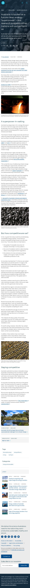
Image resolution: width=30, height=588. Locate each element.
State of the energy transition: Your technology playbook (18, 512)
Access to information (7, 541)
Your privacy (16, 545)
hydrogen (11, 454)
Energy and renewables (8, 464)
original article (5, 404)
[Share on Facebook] (7, 46)
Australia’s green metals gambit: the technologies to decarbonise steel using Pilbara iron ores (18, 496)
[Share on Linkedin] (14, 46)
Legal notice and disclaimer (16, 543)
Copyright (3, 543)
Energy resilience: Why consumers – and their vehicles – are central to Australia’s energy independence (18, 487)
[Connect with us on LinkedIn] (9, 537)
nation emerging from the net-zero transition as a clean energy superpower (14, 70)
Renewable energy (7, 452)
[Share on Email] (17, 46)
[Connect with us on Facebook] (2, 537)
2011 (8, 143)
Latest (4, 471)
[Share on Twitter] (10, 46)
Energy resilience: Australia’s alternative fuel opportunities (16, 504)
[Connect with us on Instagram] (5, 537)
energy (4, 454)
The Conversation (23, 400)
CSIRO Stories (11, 10)
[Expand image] (15, 104)
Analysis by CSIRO (6, 85)
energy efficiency (17, 452)
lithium (3, 195)
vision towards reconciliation (8, 585)
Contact (4, 42)
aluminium (20, 193)
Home (2, 10)
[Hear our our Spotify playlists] (12, 537)
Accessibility (18, 541)
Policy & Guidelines (6, 545)
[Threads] (15, 537)
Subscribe (24, 565)
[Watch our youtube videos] (18, 537)
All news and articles (22, 10)
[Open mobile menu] (22, 3)
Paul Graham (5, 57)
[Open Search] (27, 3)
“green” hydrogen (17, 170)
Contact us (6, 556)
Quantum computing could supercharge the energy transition (18, 479)
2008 (2, 143)
